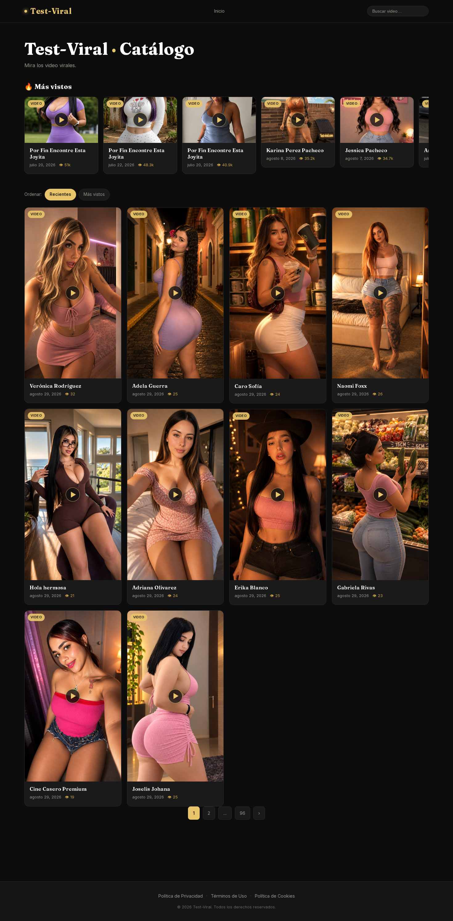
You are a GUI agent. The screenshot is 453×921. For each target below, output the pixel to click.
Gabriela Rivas (356, 587)
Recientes (60, 194)
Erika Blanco (251, 587)
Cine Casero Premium (58, 789)
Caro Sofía (248, 386)
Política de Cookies (275, 896)
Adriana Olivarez (154, 587)
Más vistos (94, 194)
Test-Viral (50, 11)
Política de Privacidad (180, 896)
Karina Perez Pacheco (295, 150)
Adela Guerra (150, 386)
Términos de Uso (229, 896)
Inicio (219, 11)
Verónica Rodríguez (55, 386)
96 (242, 813)
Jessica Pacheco (366, 150)
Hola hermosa (48, 587)
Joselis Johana (151, 789)
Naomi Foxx (352, 386)
